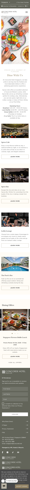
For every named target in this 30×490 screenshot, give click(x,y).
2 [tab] (13, 135)
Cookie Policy (20, 482)
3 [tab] (16, 135)
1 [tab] (10, 135)
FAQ (3, 432)
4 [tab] (19, 135)
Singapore (4, 2)
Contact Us (21, 6)
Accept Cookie (21, 486)
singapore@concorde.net (14, 443)
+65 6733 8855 (9, 439)
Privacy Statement (8, 429)
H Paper (4, 425)
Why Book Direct (7, 421)
